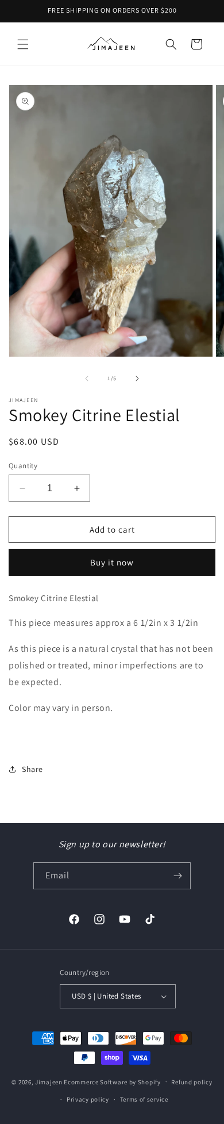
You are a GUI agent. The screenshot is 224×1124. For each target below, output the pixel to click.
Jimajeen (49, 1081)
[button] (23, 44)
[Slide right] (137, 378)
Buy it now (112, 562)
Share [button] (32, 769)
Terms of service (144, 1099)
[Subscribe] (177, 875)
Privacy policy (88, 1099)
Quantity (23, 466)
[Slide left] (86, 378)
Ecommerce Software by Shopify (112, 1081)
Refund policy (191, 1082)
